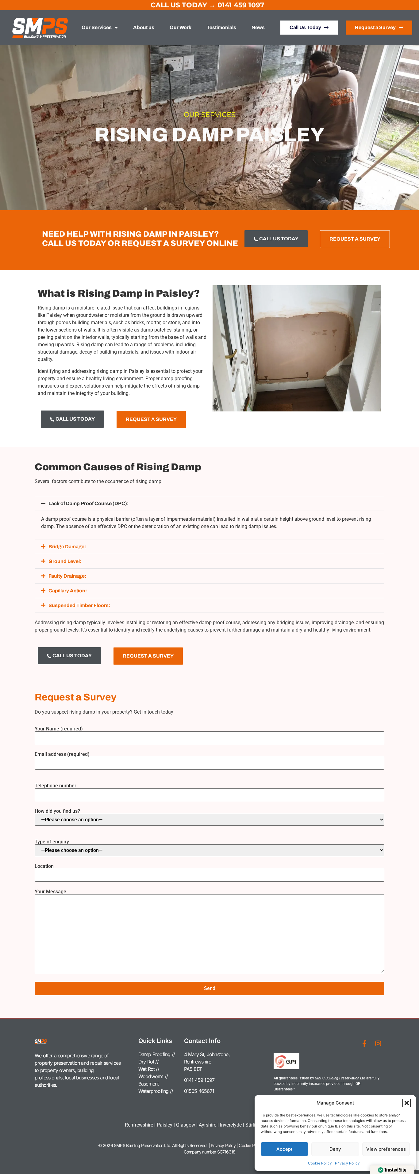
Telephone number (55, 786)
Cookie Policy (320, 1163)
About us (143, 27)
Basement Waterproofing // (155, 1087)
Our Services (97, 27)
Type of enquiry (52, 842)
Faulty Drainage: (67, 576)
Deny (335, 1149)
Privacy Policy (347, 1163)
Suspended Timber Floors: (79, 605)
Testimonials (221, 27)
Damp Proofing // (156, 1054)
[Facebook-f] (364, 1043)
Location (44, 866)
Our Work (180, 27)
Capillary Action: (67, 590)
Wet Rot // (148, 1069)
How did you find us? (57, 811)
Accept (284, 1149)
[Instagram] (378, 1043)
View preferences (386, 1149)
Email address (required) (62, 754)
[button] (407, 1103)
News (258, 27)
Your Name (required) (59, 729)
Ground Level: (64, 561)
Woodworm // (153, 1076)
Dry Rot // (148, 1062)
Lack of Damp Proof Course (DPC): (88, 503)
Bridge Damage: (67, 546)
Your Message (50, 892)
